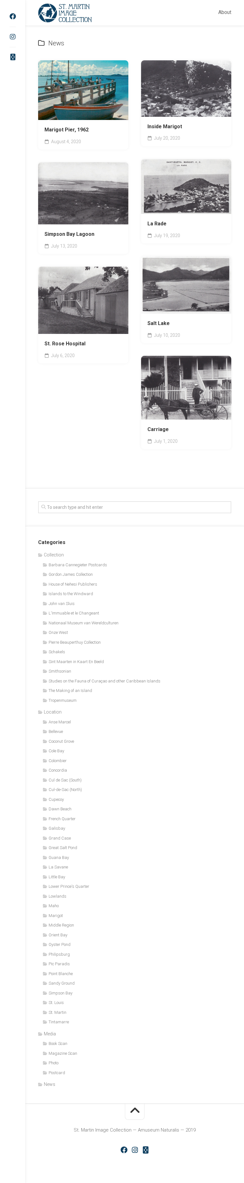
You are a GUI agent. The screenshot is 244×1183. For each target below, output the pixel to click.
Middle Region (61, 925)
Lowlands (57, 896)
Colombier (58, 760)
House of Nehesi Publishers (73, 584)
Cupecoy (56, 799)
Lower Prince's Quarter (69, 886)
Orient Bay (58, 935)
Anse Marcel (60, 722)
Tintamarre (59, 1022)
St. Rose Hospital (64, 344)
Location (53, 711)
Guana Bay (59, 857)
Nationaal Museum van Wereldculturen (84, 623)
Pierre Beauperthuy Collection (75, 642)
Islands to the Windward (71, 593)
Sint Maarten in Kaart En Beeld (76, 661)
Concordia (58, 770)
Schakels (57, 651)
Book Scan (59, 214)
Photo (53, 1062)
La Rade (156, 224)
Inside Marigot (164, 126)
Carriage (158, 429)
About (224, 12)
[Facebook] (12, 16)
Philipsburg (59, 954)
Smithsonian (60, 671)
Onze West (58, 632)
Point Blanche (61, 973)
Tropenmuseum (63, 700)
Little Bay (57, 876)
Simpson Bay (60, 993)
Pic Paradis (59, 963)
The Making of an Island (70, 690)
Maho (54, 905)
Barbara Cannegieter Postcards (78, 564)
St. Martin (57, 1012)
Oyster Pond (60, 944)
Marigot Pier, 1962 (66, 130)
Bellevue (56, 731)
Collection (54, 554)
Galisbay (57, 828)
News (49, 1084)
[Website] (12, 57)
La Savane (58, 867)
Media (50, 1033)
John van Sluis (62, 603)
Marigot (56, 915)
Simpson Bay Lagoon (69, 234)
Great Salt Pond (63, 847)
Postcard (57, 1072)
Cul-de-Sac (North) (65, 789)
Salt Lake (158, 323)
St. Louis (56, 1002)
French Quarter (62, 818)
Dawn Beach (60, 809)
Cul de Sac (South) (65, 780)
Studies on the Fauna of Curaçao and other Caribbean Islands (104, 681)
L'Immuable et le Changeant (74, 613)
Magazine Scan (63, 1053)
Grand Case (60, 838)
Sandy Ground (62, 983)
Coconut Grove (61, 741)
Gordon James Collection (71, 574)
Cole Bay (87, 214)
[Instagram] (12, 37)
